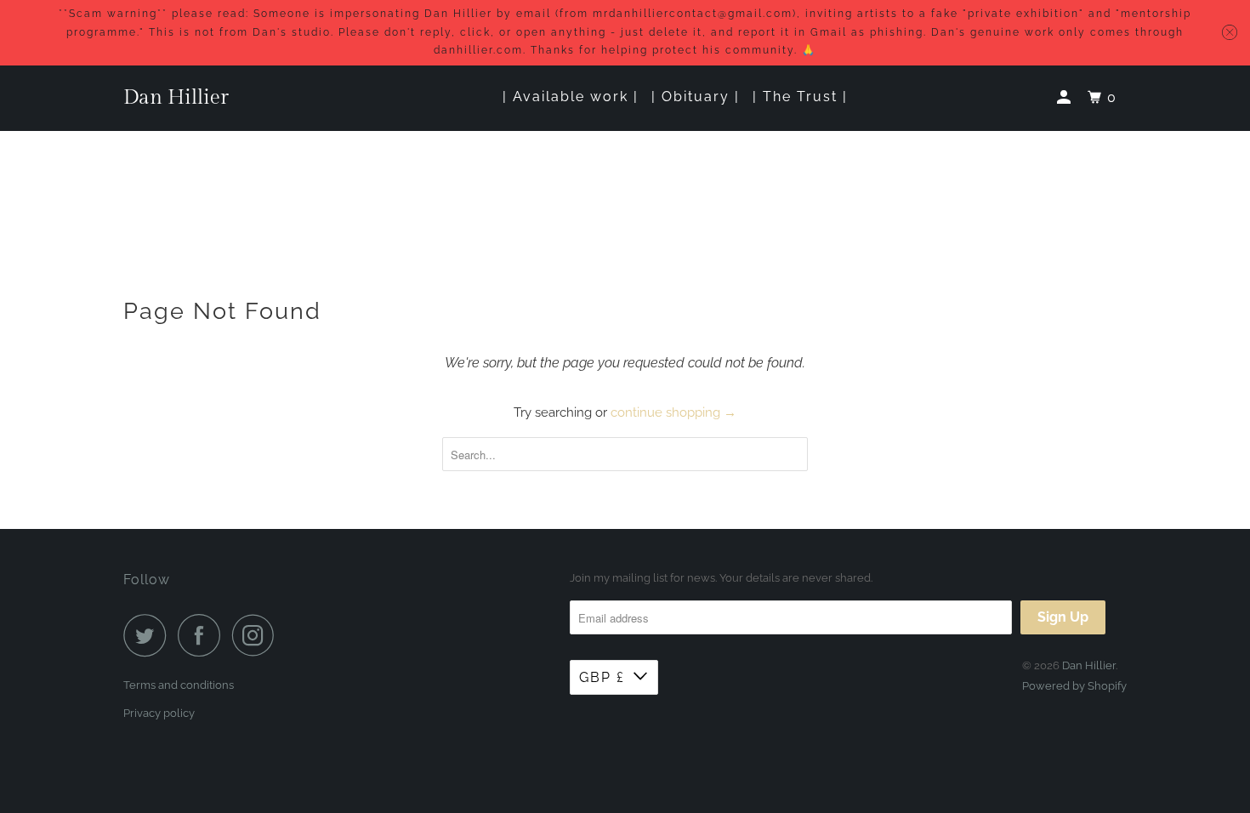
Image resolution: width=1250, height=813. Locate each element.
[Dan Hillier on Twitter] (148, 635)
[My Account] (1066, 98)
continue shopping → (673, 412)
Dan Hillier (176, 98)
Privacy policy (159, 713)
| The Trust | (800, 96)
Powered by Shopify (1074, 685)
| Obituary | (695, 96)
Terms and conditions (178, 685)
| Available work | (571, 96)
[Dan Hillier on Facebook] (203, 635)
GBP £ (602, 677)
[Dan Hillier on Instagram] (257, 635)
